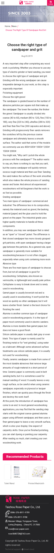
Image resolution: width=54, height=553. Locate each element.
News (14, 26)
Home (7, 26)
